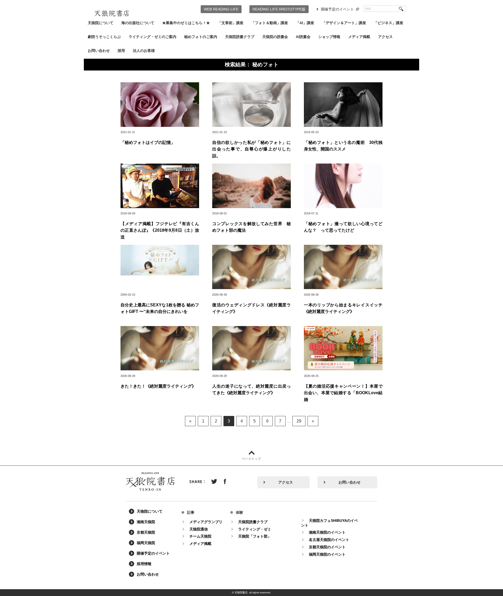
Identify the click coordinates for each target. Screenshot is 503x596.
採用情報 (144, 564)
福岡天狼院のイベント (327, 554)
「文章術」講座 (230, 23)
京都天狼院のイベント (327, 547)
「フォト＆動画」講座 (269, 23)
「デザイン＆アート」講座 (344, 23)
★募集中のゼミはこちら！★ (186, 23)
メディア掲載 (359, 37)
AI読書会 (303, 37)
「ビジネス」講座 (388, 23)
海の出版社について (137, 23)
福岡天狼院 (146, 543)
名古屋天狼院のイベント (329, 540)
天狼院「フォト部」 (254, 536)
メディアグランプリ (205, 522)
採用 (121, 50)
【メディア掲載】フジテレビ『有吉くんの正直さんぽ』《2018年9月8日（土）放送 (160, 230)
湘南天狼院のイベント (327, 532)
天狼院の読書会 (275, 37)
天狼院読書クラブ (239, 37)
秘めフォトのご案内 (200, 37)
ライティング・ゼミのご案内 (152, 37)
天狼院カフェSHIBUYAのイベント (329, 522)
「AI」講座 (305, 23)
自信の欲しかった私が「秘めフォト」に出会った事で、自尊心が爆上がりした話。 (251, 149)
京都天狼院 (146, 532)
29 (299, 421)
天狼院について (100, 23)
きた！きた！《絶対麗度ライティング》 (158, 386)
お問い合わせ (99, 50)
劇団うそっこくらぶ (104, 37)
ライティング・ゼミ (254, 529)
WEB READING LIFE (221, 9)
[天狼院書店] (111, 10)
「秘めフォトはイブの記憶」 (148, 142)
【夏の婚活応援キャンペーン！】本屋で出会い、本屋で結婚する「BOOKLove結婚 (343, 393)
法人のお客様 (144, 50)
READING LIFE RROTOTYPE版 (279, 9)
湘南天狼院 (146, 522)
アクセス (385, 37)
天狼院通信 (198, 529)
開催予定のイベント (337, 9)
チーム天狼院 (200, 536)
